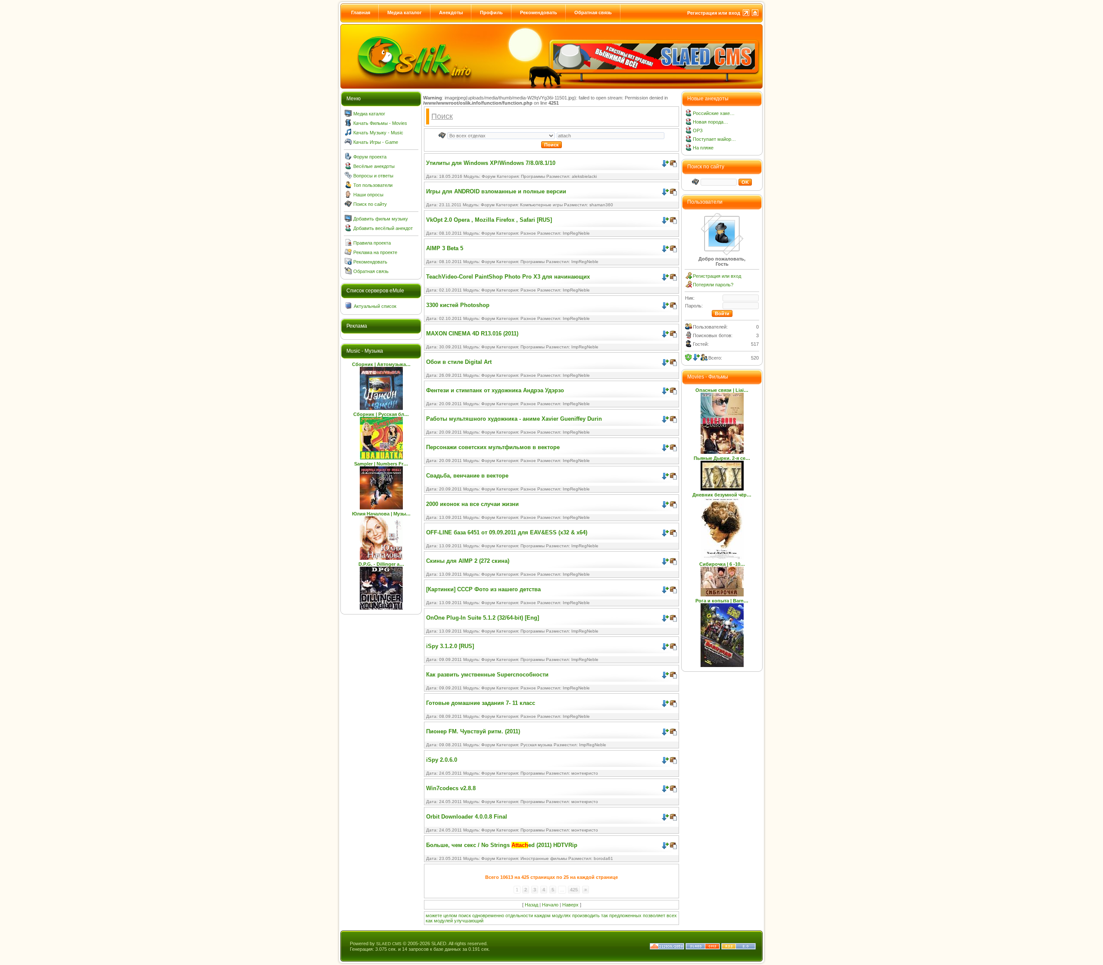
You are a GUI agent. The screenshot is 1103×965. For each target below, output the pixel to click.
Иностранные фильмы (543, 858)
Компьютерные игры (541, 204)
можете (434, 915)
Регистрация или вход (713, 13)
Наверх (570, 904)
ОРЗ (698, 130)
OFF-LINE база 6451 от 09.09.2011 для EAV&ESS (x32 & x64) (506, 532)
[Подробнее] (665, 163)
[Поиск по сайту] (348, 205)
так (604, 915)
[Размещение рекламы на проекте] (348, 253)
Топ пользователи (373, 185)
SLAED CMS (389, 943)
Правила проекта (372, 242)
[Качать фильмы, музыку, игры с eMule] (414, 61)
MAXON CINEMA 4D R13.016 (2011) (472, 333)
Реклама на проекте (375, 252)
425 (574, 889)
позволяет (654, 915)
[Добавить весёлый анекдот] (348, 229)
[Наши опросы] (348, 196)
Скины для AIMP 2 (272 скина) (467, 561)
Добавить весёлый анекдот (383, 228)
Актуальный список (375, 306)
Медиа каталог (404, 12)
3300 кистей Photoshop (457, 305)
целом (450, 915)
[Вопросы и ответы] (348, 177)
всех (672, 915)
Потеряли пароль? (713, 284)
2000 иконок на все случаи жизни (472, 504)
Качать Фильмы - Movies (380, 123)
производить (586, 915)
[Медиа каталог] (348, 115)
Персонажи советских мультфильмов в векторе (493, 447)
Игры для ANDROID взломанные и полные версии (496, 191)
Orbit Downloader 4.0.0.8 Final (466, 816)
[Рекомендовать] (348, 263)
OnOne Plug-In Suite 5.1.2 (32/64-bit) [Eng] (482, 617)
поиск (464, 915)
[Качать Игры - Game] (348, 143)
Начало (550, 904)
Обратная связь (593, 12)
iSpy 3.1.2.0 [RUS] (450, 646)
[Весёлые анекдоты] (348, 167)
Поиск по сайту (370, 204)
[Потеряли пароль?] (688, 286)
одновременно (488, 915)
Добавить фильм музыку (380, 218)
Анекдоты (451, 12)
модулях (561, 915)
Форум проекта (369, 156)
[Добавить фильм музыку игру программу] (348, 220)
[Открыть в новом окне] (673, 161)
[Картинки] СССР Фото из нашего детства (483, 589)
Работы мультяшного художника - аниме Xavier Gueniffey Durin (514, 419)
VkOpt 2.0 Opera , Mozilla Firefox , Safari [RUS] (489, 220)
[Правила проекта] (348, 244)
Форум (488, 176)
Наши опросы (368, 194)
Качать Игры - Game (375, 142)
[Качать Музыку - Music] (348, 134)
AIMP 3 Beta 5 (444, 248)
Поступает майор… (714, 139)
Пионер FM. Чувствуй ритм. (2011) (473, 731)
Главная (360, 12)
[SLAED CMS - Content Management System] (702, 947)
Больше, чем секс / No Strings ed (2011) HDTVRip (501, 845)
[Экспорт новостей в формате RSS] (738, 947)
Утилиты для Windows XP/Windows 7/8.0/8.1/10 (490, 163)
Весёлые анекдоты (374, 166)
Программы (533, 176)
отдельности (519, 915)
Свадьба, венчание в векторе (467, 475)
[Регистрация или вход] (688, 277)
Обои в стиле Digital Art (459, 362)
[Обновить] (688, 357)
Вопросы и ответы (373, 175)
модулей (443, 920)
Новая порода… (710, 121)
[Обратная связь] (348, 272)
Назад (531, 904)
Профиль (491, 12)
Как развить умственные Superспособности (487, 674)
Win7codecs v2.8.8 (451, 788)
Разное (528, 233)
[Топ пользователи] (348, 186)
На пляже (703, 147)
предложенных (625, 915)
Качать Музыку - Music (378, 132)
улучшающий (468, 920)
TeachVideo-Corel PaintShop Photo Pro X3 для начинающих (508, 276)
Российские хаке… (714, 113)
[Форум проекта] (348, 158)
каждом (542, 915)
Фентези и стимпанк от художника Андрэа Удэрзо (495, 390)
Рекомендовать (538, 12)
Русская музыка (536, 744)
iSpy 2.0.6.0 (441, 760)
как (429, 920)
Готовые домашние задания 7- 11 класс (480, 703)
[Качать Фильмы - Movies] (348, 124)
